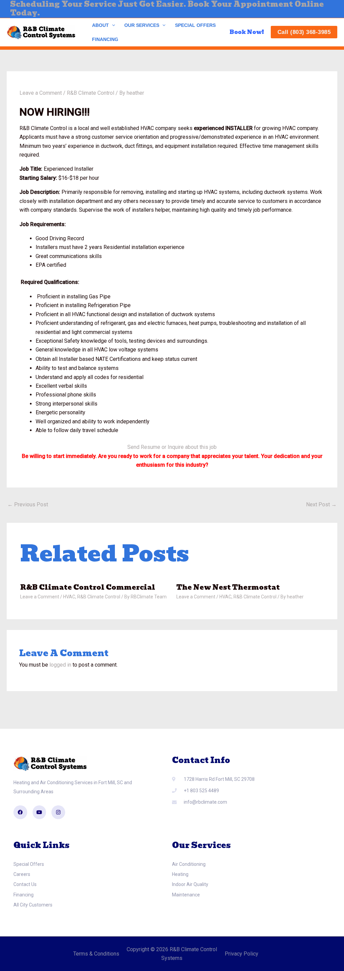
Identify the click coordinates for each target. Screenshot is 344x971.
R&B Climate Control (90, 93)
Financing (105, 39)
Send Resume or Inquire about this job (172, 447)
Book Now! (246, 32)
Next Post (321, 504)
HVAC (69, 596)
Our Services (141, 25)
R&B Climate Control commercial (87, 587)
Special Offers (195, 25)
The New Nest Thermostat (228, 587)
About (100, 25)
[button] (112, 25)
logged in (60, 665)
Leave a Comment (40, 93)
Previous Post (27, 504)
